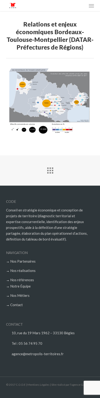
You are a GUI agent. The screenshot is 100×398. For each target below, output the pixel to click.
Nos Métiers (20, 295)
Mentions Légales (38, 384)
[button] (91, 5)
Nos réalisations (23, 270)
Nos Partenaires (23, 261)
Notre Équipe (20, 286)
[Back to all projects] (50, 169)
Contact (16, 305)
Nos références (22, 280)
